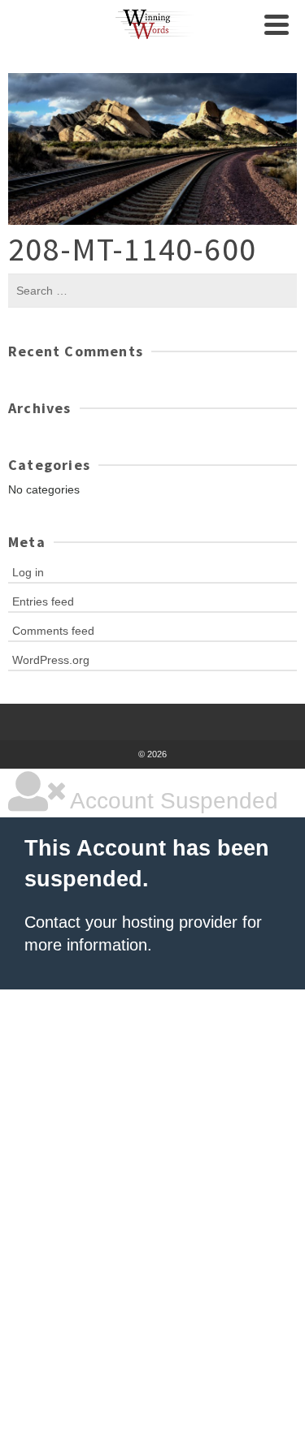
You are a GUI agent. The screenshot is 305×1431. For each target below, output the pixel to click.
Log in (28, 572)
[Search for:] (152, 290)
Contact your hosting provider (130, 922)
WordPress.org (50, 659)
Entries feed (43, 601)
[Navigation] (276, 24)
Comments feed (53, 630)
